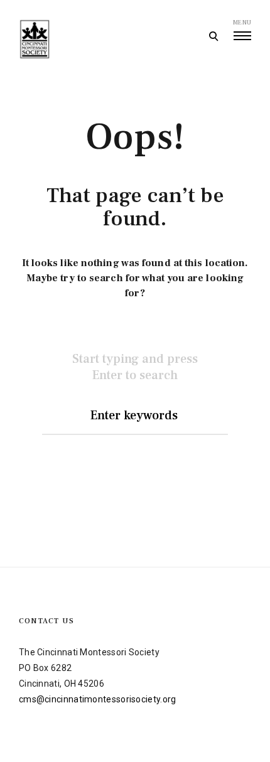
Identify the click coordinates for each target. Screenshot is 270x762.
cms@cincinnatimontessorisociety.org (97, 699)
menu (242, 22)
